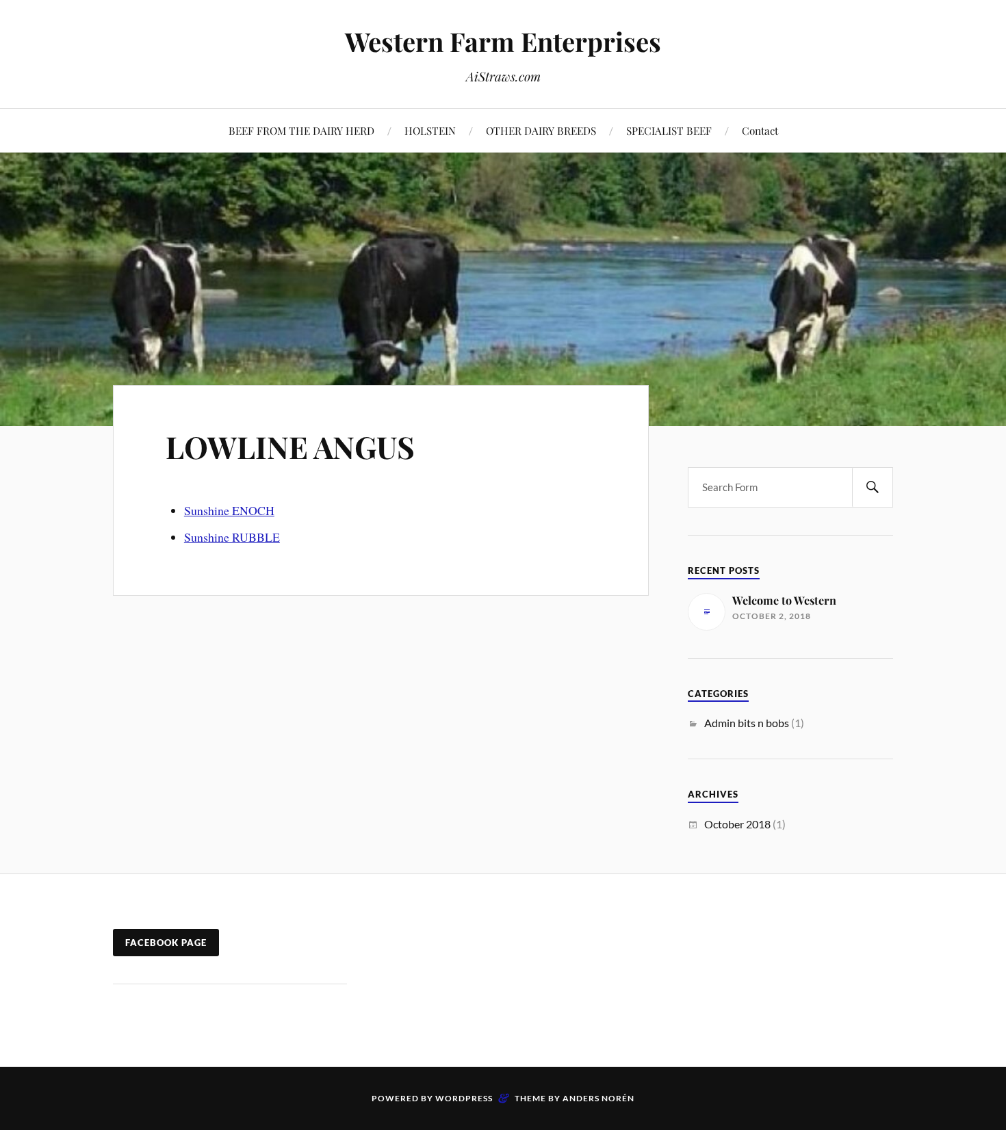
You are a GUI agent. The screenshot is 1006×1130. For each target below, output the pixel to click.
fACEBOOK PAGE (166, 942)
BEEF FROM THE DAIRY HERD (301, 130)
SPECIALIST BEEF (669, 130)
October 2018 (737, 823)
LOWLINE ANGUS (290, 446)
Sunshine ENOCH (229, 510)
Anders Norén (598, 1098)
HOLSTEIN (430, 130)
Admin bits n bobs (746, 722)
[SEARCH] (872, 487)
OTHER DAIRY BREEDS (541, 130)
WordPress (464, 1098)
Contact (760, 130)
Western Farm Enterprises (503, 41)
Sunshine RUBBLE (232, 537)
